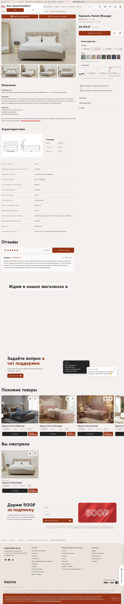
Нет (33, 10)
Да (15, 10)
